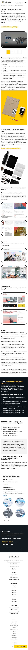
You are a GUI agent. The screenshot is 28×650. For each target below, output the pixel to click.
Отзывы (14, 594)
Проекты (14, 588)
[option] (14, 39)
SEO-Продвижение (14, 577)
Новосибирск (14, 637)
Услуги (14, 585)
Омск (14, 641)
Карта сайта (14, 601)
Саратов (14, 627)
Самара (14, 646)
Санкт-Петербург (14, 625)
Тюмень (14, 633)
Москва (14, 620)
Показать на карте (14, 613)
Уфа (14, 644)
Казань (14, 631)
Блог (14, 597)
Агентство (14, 590)
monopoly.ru (5, 484)
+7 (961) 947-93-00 (18, 2)
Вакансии (14, 592)
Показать (5, 495)
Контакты (14, 599)
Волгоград (14, 643)
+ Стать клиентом (21, 646)
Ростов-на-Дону (14, 639)
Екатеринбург (14, 623)
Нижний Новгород (14, 629)
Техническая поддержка (14, 579)
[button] (4, 520)
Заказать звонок (19, 3)
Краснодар (14, 621)
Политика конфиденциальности (13, 561)
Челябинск (14, 635)
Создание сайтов (14, 575)
